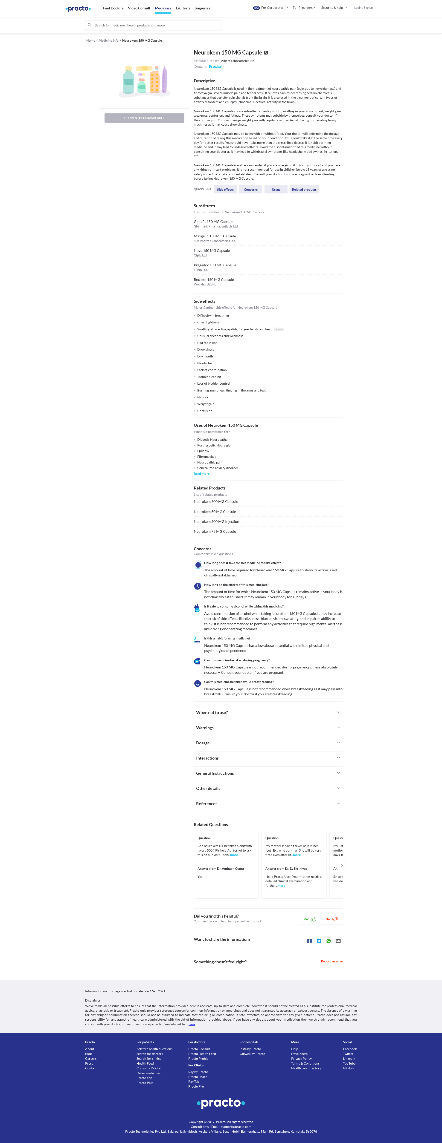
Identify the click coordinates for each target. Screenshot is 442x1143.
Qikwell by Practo (252, 1054)
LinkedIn (349, 1058)
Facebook (350, 1049)
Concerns (251, 189)
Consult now (200, 1127)
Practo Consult (199, 1049)
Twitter (348, 1054)
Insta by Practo (250, 1049)
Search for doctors (150, 1054)
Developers (299, 1054)
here (192, 1024)
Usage (276, 189)
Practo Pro (196, 1086)
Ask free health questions (154, 1049)
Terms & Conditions (305, 1063)
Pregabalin (216, 66)
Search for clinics (149, 1058)
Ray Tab (193, 1081)
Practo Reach (197, 1077)
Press (89, 1063)
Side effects (225, 189)
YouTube (349, 1063)
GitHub (348, 1068)
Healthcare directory (306, 1068)
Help (294, 1049)
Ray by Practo (198, 1072)
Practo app (144, 1078)
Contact (91, 1068)
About (89, 1049)
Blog (88, 1054)
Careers (90, 1058)
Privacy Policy (301, 1058)
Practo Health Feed (202, 1054)
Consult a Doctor (149, 1068)
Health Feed (145, 1063)
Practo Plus (145, 1083)
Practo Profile (198, 1058)
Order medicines (148, 1073)
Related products (304, 189)
